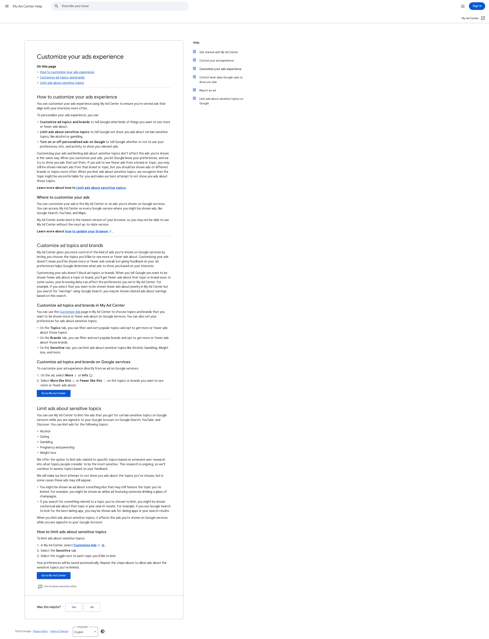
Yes (74, 607)
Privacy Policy (40, 631)
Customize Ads (70, 312)
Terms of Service (59, 631)
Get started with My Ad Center (218, 52)
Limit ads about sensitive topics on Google (221, 101)
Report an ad (207, 90)
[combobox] (125, 6)
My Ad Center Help (27, 6)
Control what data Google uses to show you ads (221, 80)
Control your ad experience (216, 60)
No (92, 607)
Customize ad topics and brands (62, 78)
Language (82, 626)
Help (196, 43)
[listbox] (85, 632)
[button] (6, 6)
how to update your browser (86, 231)
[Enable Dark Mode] (102, 631)
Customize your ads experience (220, 69)
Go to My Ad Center (53, 393)
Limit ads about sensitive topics (62, 83)
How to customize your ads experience (67, 72)
